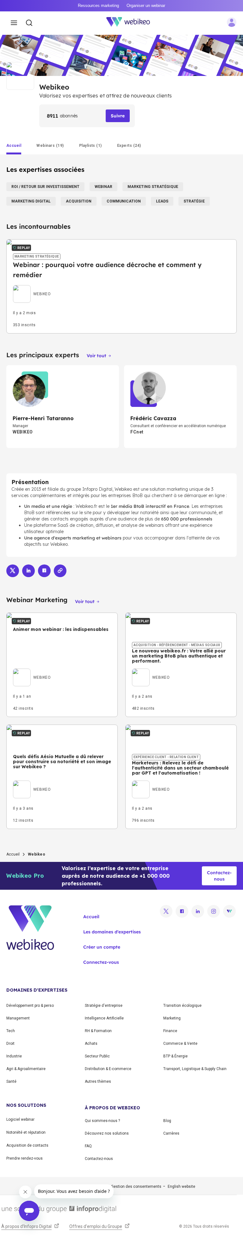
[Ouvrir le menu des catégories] (14, 23)
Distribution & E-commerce (108, 1069)
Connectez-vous (101, 962)
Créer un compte (101, 947)
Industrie (14, 1056)
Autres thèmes (98, 1081)
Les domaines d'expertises (112, 932)
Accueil (13, 854)
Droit (10, 1043)
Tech (10, 1031)
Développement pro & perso (30, 1005)
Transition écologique (182, 1005)
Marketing (172, 1018)
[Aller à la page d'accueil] (131, 23)
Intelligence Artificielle (104, 1018)
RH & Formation (98, 1031)
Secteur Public (97, 1056)
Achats (91, 1043)
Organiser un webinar (146, 5)
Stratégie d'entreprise (103, 1005)
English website (181, 1186)
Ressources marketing (98, 5)
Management (18, 1018)
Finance (170, 1031)
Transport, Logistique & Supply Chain (195, 1069)
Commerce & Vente (180, 1043)
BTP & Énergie (175, 1056)
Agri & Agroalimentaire (26, 1069)
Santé (11, 1081)
